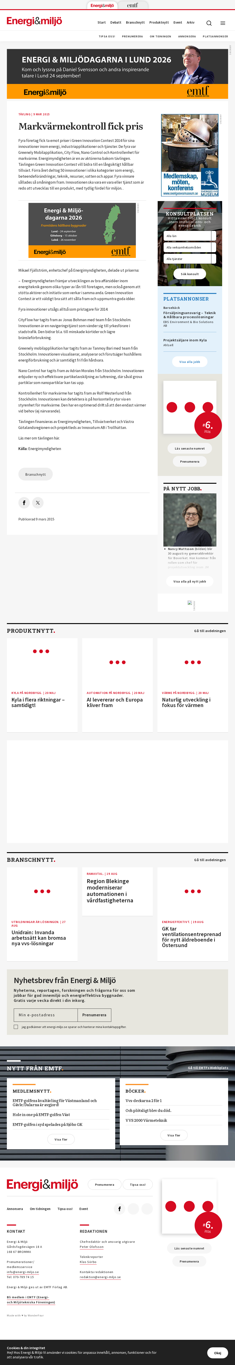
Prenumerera (132, 36)
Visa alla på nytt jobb (189, 581)
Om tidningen (160, 36)
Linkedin (133, 1209)
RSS (147, 1209)
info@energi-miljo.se (23, 1272)
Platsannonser (215, 36)
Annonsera (187, 36)
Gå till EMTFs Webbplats (208, 1068)
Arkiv (190, 22)
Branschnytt (135, 22)
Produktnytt (159, 22)
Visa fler (61, 1139)
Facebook (119, 1209)
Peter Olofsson (92, 1247)
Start (102, 22)
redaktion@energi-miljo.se (100, 1277)
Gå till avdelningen (210, 631)
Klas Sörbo (88, 1262)
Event (177, 22)
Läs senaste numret (190, 448)
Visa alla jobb (189, 362)
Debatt (115, 22)
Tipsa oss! (107, 36)
